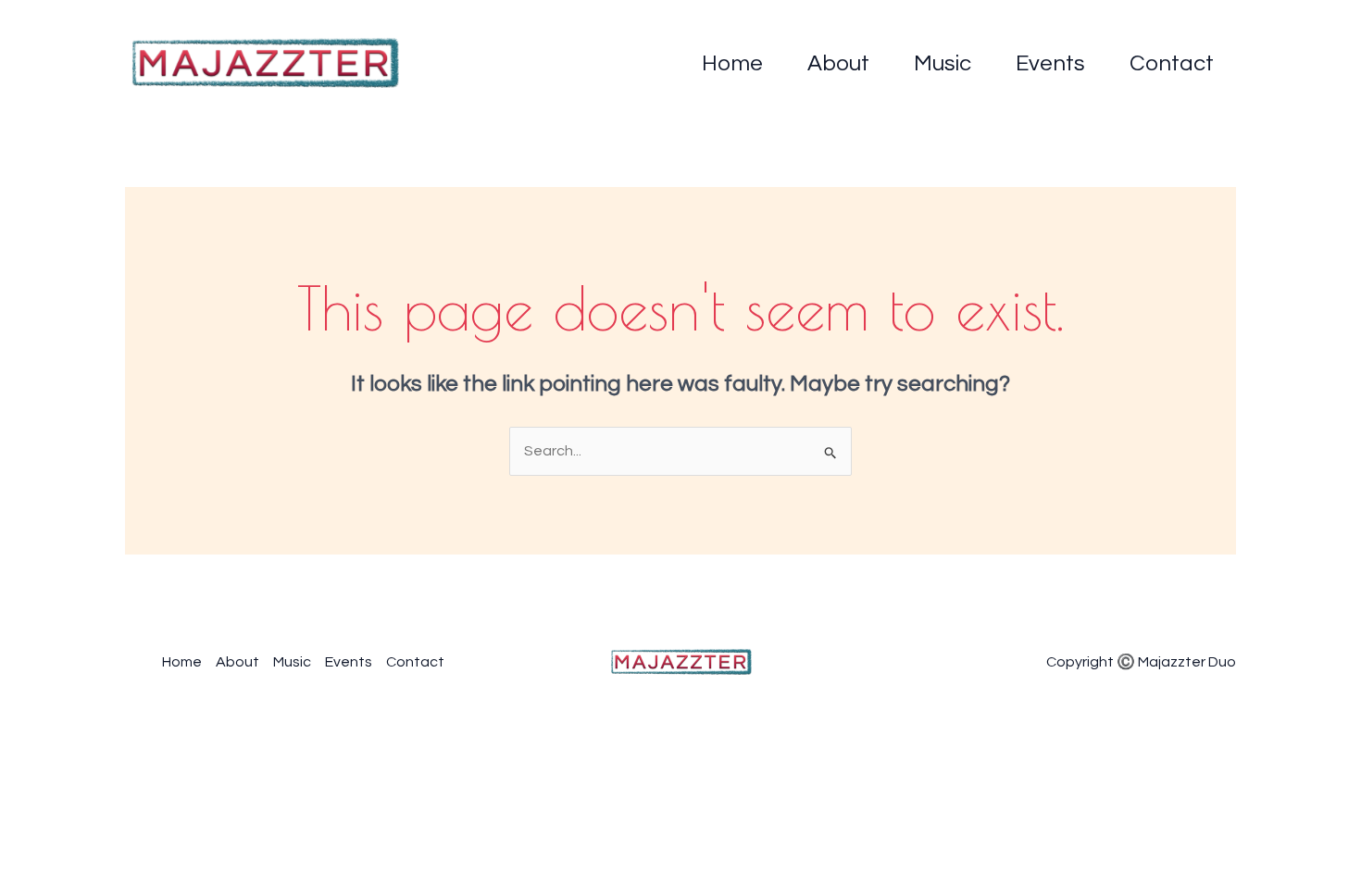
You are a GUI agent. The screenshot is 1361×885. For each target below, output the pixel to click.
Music (942, 63)
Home (732, 63)
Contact (1172, 63)
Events (1050, 63)
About (838, 63)
